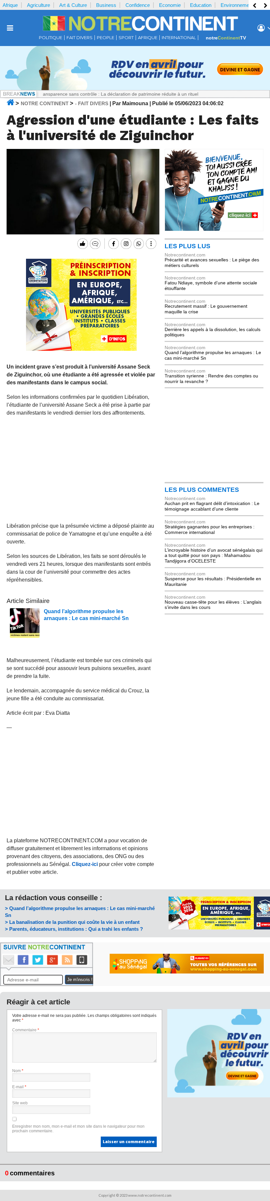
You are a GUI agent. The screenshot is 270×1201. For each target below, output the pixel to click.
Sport (126, 37)
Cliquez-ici (85, 864)
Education (200, 5)
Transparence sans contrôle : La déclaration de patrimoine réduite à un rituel (100, 94)
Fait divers (80, 37)
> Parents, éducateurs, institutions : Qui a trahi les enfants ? (74, 929)
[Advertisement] (81, 469)
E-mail (19, 1087)
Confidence (137, 5)
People (105, 37)
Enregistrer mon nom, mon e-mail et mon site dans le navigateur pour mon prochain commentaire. (78, 1128)
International (179, 37)
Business (106, 5)
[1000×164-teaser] (135, 88)
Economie (170, 5)
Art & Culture (73, 5)
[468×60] (187, 971)
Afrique (10, 5)
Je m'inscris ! (80, 979)
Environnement (237, 5)
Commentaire (25, 1030)
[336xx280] (81, 349)
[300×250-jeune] (214, 229)
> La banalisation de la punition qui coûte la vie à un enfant (72, 922)
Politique (50, 37)
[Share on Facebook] (113, 243)
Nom (17, 1071)
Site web (20, 1103)
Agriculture (38, 5)
